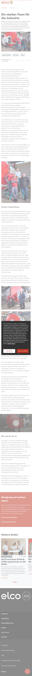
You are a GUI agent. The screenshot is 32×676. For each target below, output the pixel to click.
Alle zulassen (22, 351)
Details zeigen (11, 343)
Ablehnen (9, 351)
